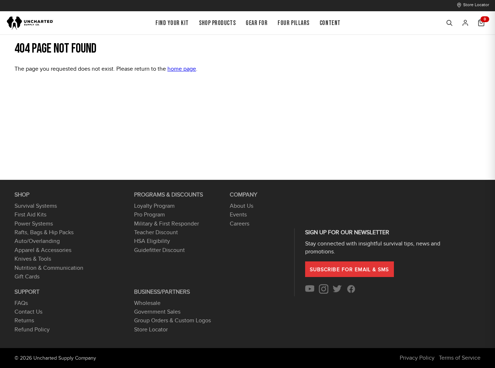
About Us (241, 206)
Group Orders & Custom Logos (172, 320)
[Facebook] (351, 291)
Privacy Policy (417, 357)
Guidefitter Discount (159, 250)
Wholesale (147, 303)
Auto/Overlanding (37, 241)
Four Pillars (293, 23)
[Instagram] (323, 291)
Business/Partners (162, 291)
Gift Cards (26, 276)
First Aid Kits (30, 214)
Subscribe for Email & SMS (349, 269)
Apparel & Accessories (42, 250)
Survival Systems (35, 206)
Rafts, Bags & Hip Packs (44, 232)
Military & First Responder (166, 223)
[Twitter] (337, 291)
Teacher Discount (156, 232)
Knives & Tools (32, 258)
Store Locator (476, 4)
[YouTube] (310, 291)
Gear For (256, 23)
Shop (21, 194)
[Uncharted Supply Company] (30, 23)
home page (181, 69)
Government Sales (157, 311)
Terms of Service (460, 357)
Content (330, 23)
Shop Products (217, 23)
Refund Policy (32, 329)
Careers (239, 223)
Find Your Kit (172, 23)
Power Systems (33, 223)
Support (26, 291)
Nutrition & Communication (48, 268)
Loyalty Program (154, 206)
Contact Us (28, 311)
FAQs (21, 303)
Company (243, 194)
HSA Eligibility (152, 241)
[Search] (449, 23)
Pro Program (149, 214)
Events (238, 214)
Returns (24, 320)
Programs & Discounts (168, 194)
